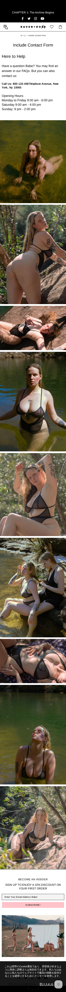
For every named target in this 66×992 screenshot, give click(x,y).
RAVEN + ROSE (33, 27)
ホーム (23, 35)
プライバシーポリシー (22, 984)
